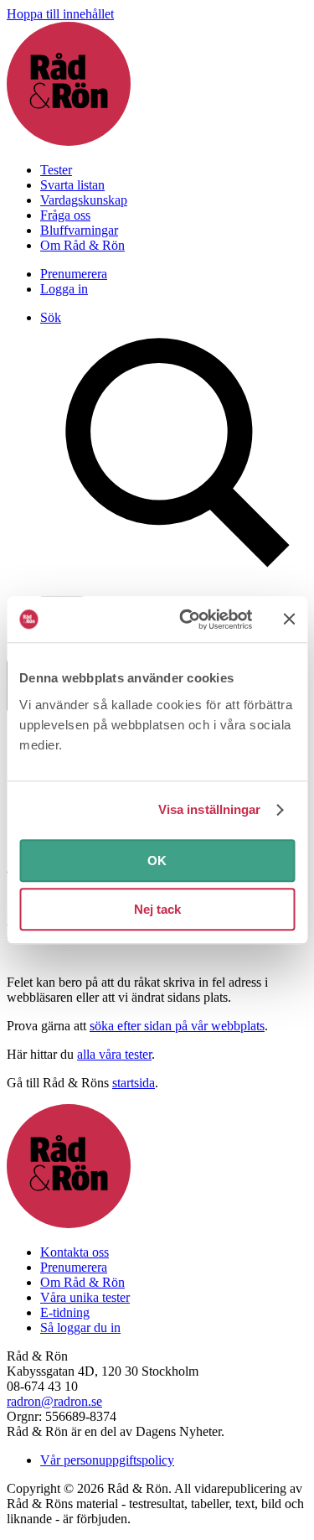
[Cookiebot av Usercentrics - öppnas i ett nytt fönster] (187, 619)
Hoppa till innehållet (60, 14)
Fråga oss (65, 215)
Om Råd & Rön (82, 245)
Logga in (64, 289)
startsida (133, 1083)
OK (157, 860)
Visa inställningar (209, 809)
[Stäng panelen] (289, 619)
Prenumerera (73, 274)
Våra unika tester (85, 1297)
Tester (56, 170)
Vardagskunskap (83, 200)
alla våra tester (114, 1054)
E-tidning (65, 1312)
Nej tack (157, 909)
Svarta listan (72, 185)
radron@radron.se (54, 1401)
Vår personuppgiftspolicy (107, 1460)
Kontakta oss (74, 1252)
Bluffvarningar (79, 230)
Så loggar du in (80, 1327)
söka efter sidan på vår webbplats (177, 1026)
